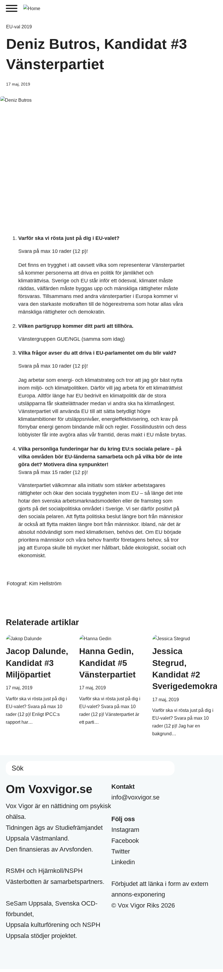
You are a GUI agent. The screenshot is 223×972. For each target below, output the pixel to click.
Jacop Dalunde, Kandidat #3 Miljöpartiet (37, 663)
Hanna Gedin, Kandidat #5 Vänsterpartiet (107, 663)
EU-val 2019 (19, 26)
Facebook (125, 840)
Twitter (120, 851)
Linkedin (123, 862)
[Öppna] (11, 8)
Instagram (125, 829)
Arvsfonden (75, 849)
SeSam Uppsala (29, 903)
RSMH (15, 870)
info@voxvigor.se (135, 797)
